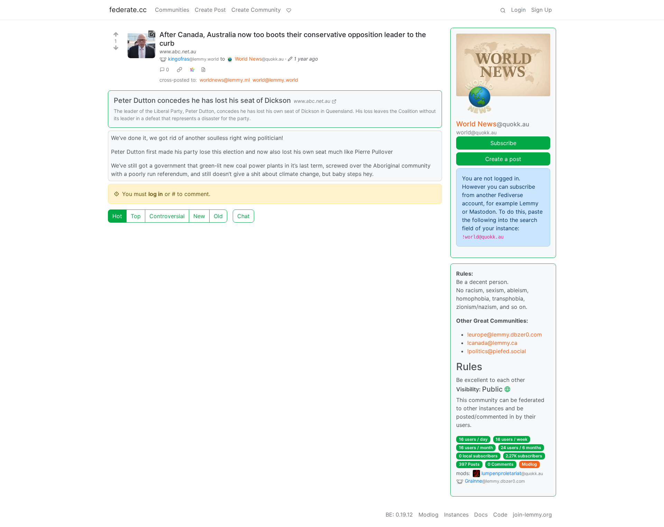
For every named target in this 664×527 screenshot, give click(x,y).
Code (500, 514)
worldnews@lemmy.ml (225, 80)
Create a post (503, 158)
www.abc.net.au (177, 51)
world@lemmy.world (275, 80)
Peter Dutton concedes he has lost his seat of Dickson (202, 100)
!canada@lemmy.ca (492, 342)
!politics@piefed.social (496, 351)
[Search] (502, 10)
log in (155, 193)
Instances (456, 514)
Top (136, 216)
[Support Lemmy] (289, 10)
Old (218, 216)
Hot (117, 216)
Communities (172, 9)
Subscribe (503, 143)
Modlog (529, 464)
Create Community (256, 9)
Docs (481, 514)
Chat (243, 216)
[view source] (203, 69)
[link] (179, 69)
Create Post (210, 9)
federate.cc (128, 10)
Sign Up (541, 9)
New (199, 216)
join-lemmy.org (532, 514)
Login (518, 9)
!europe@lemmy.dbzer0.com (504, 334)
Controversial (167, 216)
